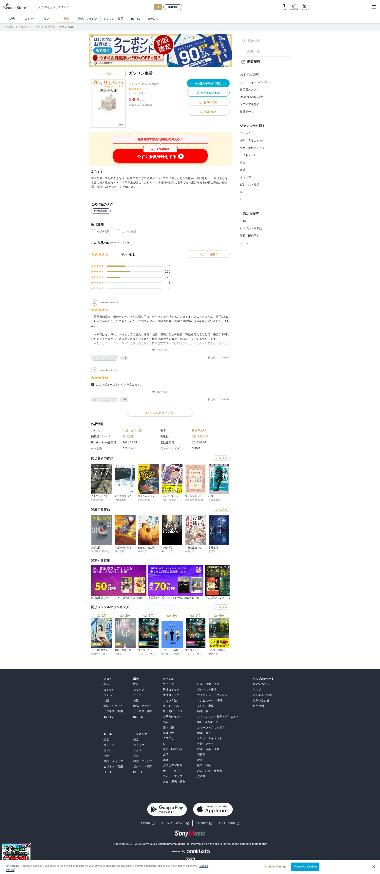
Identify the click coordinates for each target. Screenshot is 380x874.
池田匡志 (166, 654)
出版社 (244, 221)
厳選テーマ (247, 111)
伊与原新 (119, 551)
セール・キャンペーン (254, 82)
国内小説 (50, 26)
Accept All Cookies (305, 866)
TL (241, 199)
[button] (229, 823)
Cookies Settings (275, 866)
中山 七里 (167, 551)
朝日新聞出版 (200, 436)
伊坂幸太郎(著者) (138, 83)
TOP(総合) (8, 26)
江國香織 (203, 500)
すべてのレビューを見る (160, 412)
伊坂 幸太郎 (169, 500)
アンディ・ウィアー (148, 654)
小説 (38, 26)
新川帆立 (106, 551)
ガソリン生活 (129, 231)
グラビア (245, 177)
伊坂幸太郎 (103, 231)
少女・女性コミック (252, 147)
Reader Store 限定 (251, 96)
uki (103, 654)
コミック (245, 133)
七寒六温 (177, 654)
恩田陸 (212, 551)
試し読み (210, 111)
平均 (124, 254)
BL (241, 191)
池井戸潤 (213, 654)
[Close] (373, 866)
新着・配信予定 (249, 235)
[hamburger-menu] (373, 7)
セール (244, 243)
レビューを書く (137, 93)
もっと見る (221, 458)
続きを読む (162, 350)
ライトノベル (248, 155)
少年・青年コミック (252, 140)
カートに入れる (210, 92)
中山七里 (142, 551)
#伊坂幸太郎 (100, 211)
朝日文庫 (154, 83)
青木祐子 (96, 654)
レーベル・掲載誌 (251, 228)
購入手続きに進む (211, 83)
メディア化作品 (249, 104)
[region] (190, 867)
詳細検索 (173, 7)
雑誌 (242, 169)
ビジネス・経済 (249, 184)
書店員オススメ (249, 89)
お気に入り (211, 102)
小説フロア (25, 26)
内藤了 (118, 654)
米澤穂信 (96, 551)
